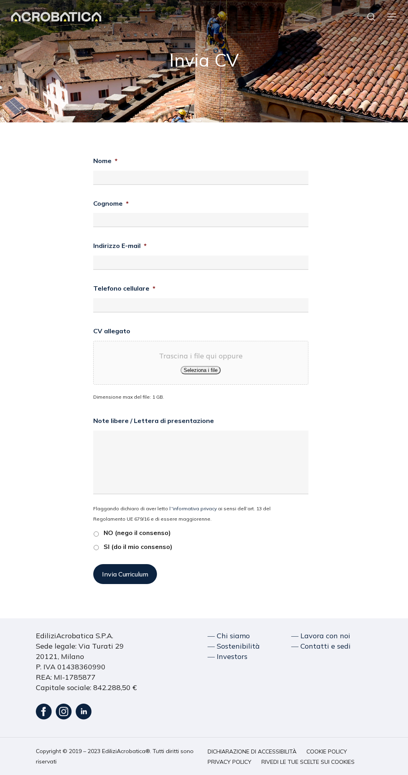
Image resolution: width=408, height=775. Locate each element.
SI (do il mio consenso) (138, 547)
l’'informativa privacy (193, 508)
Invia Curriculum (125, 574)
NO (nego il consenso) (137, 533)
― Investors (227, 656)
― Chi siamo (229, 635)
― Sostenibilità (234, 646)
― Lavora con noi (320, 635)
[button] (392, 17)
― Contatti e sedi (321, 646)
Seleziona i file (201, 370)
